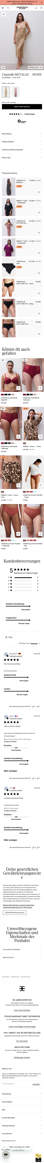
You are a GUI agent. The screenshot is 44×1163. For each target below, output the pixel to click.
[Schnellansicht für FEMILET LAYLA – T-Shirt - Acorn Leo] (40, 437)
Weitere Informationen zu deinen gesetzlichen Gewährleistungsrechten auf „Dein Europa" (18, 906)
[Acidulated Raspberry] (2, 394)
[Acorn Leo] (24, 443)
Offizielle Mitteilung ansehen (14, 913)
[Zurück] (3, 14)
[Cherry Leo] (27, 492)
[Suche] (8, 8)
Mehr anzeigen (10, 771)
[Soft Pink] (12, 394)
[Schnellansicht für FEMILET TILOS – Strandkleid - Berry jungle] (39, 253)
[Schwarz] (5, 394)
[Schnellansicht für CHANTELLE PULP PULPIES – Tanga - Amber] (40, 485)
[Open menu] (2, 8)
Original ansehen (10, 741)
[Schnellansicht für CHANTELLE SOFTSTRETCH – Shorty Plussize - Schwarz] (39, 293)
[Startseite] (22, 8)
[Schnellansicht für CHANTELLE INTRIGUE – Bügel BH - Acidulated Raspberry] (18, 388)
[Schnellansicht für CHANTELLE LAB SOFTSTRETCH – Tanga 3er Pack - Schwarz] (39, 273)
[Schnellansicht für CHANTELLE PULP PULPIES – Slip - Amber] (40, 534)
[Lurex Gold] (6, 92)
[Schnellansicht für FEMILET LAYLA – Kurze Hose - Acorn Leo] (18, 485)
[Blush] (27, 540)
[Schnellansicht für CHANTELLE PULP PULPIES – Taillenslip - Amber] (18, 534)
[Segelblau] (9, 394)
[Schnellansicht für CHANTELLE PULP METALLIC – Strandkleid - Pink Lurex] (39, 233)
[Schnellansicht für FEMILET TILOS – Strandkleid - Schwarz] (39, 213)
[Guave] (31, 492)
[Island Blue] (34, 492)
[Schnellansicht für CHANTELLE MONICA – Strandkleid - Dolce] (39, 192)
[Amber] (24, 492)
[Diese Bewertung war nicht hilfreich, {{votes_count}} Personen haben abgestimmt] (37, 706)
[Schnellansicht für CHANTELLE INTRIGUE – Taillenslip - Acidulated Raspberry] (40, 388)
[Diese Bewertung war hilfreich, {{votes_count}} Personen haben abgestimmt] (33, 706)
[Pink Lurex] (16, 92)
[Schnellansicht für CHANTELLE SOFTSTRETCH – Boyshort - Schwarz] (39, 334)
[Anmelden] (36, 8)
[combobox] (29, 643)
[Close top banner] (41, 2)
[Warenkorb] (41, 8)
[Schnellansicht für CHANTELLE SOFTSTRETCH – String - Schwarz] (39, 314)
